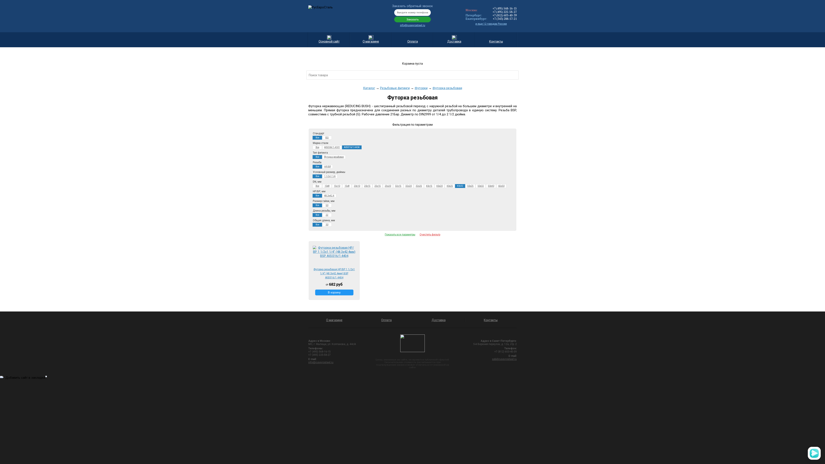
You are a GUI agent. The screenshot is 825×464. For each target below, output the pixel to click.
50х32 (481, 186)
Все (317, 137)
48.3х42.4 (329, 195)
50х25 (470, 186)
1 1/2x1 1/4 (330, 176)
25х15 (377, 186)
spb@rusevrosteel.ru (504, 359)
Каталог (369, 88)
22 (327, 215)
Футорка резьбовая (447, 88)
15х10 (337, 186)
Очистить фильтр (430, 234)
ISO (327, 137)
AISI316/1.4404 (352, 147)
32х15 (398, 186)
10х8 (327, 186)
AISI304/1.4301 (332, 147)
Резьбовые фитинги (395, 88)
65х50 (501, 186)
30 (327, 224)
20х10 (357, 186)
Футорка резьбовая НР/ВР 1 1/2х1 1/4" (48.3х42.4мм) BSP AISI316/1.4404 (334, 273)
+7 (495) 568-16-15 (504, 8)
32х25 (419, 186)
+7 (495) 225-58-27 (504, 12)
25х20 (388, 186)
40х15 (429, 186)
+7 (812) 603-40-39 (504, 15)
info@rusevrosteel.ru (412, 25)
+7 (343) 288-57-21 (505, 19)
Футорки (421, 88)
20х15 (367, 186)
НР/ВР (327, 166)
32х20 (408, 186)
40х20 (439, 186)
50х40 (491, 186)
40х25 (450, 186)
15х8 (347, 186)
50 (327, 205)
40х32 (460, 186)
